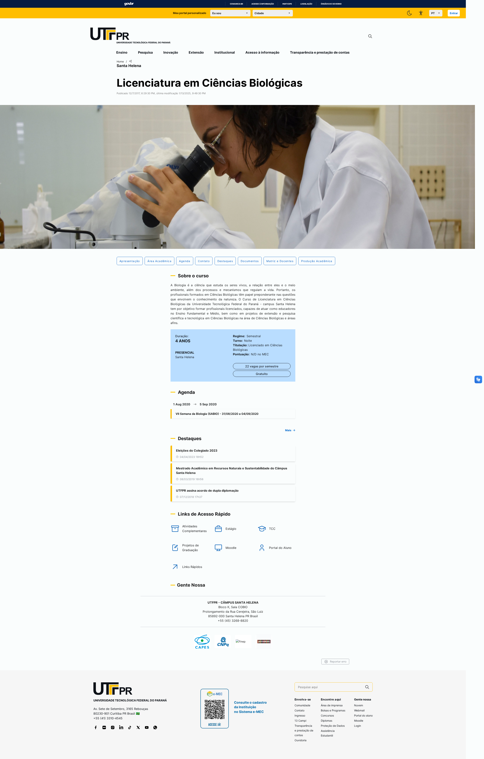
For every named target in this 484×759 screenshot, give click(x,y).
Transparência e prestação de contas (320, 52)
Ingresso (300, 715)
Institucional (224, 52)
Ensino (121, 52)
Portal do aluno (363, 715)
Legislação (306, 4)
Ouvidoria (300, 740)
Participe (287, 4)
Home (120, 61)
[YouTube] (146, 727)
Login (357, 725)
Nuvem (358, 705)
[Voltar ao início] (114, 689)
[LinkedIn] (121, 727)
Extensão (196, 52)
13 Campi (300, 720)
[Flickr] (104, 727)
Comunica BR (236, 4)
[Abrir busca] (370, 36)
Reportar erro (338, 661)
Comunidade (302, 705)
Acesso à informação (262, 4)
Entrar (454, 13)
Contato (299, 710)
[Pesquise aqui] (367, 687)
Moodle (358, 720)
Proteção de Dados (333, 725)
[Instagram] (112, 727)
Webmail (359, 710)
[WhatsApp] (155, 727)
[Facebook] (95, 727)
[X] (138, 727)
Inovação (170, 52)
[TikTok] (129, 727)
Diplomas (326, 720)
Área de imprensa (332, 705)
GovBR (129, 4)
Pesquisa (145, 52)
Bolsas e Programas (333, 710)
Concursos (327, 715)
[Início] (130, 36)
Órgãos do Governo (331, 4)
